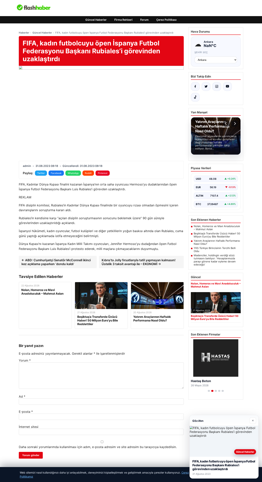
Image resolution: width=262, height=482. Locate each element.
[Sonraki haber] (234, 123)
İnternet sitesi (28, 427)
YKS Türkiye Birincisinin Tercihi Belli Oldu (215, 249)
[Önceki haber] (226, 123)
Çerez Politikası (166, 19)
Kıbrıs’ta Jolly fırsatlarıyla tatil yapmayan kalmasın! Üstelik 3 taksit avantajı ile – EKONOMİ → (138, 262)
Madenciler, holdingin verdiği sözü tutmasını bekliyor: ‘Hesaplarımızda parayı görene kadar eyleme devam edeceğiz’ (215, 260)
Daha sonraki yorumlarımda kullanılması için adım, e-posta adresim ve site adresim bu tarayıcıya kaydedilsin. (98, 447)
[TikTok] (195, 97)
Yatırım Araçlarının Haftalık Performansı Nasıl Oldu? (217, 242)
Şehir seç (201, 52)
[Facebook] (195, 86)
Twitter (41, 173)
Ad (22, 396)
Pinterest (102, 173)
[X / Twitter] (206, 86)
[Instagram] (216, 86)
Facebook (56, 173)
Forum (144, 19)
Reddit (88, 173)
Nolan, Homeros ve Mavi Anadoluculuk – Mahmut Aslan (217, 228)
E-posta (26, 412)
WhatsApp (73, 173)
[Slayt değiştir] (209, 391)
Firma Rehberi (123, 19)
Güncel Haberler (96, 19)
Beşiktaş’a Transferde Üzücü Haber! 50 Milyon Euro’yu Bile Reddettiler (217, 235)
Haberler (24, 32)
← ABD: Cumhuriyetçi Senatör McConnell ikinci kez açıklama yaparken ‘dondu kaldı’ (56, 262)
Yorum (25, 360)
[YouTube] (227, 86)
